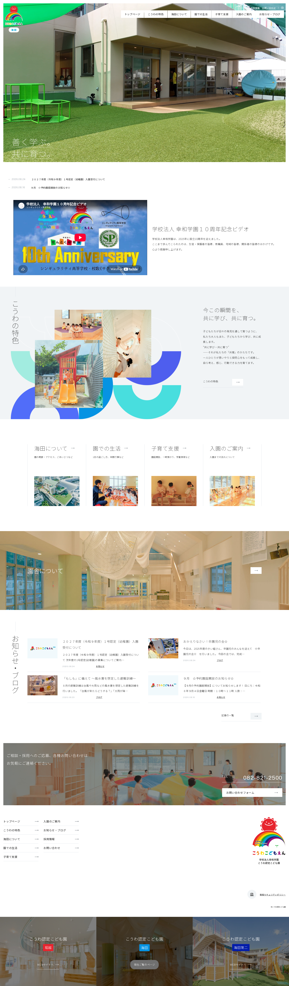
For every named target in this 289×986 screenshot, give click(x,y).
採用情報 (255, 8)
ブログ (220, 660)
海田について (179, 14)
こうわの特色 (156, 14)
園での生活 (201, 14)
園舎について (45, 570)
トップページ (132, 14)
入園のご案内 (244, 14)
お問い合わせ (269, 8)
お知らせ (100, 666)
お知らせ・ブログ (269, 14)
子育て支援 (221, 14)
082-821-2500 (262, 778)
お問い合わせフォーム (240, 793)
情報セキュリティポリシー (273, 894)
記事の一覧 (227, 715)
